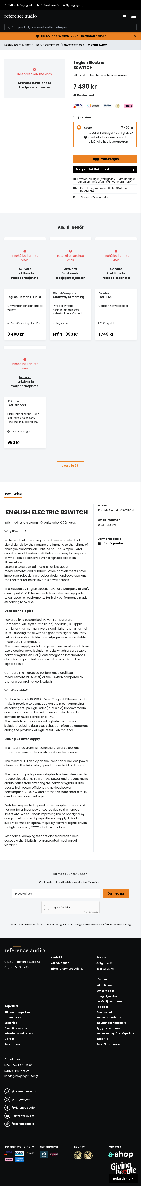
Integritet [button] (103, 1039)
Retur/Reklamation (109, 1044)
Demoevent (104, 1012)
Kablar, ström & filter (17, 45)
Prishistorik (86, 95)
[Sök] (8, 27)
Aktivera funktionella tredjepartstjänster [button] (34, 85)
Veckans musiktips (109, 1017)
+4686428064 (59, 963)
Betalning (10, 1023)
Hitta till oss (104, 985)
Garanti (9, 1039)
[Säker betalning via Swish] (29, 1153)
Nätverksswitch (96, 45)
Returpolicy (12, 1044)
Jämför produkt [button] (113, 543)
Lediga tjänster (106, 996)
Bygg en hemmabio (109, 1028)
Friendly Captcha (91, 912)
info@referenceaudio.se (67, 969)
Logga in (102, 1007)
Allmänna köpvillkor (17, 1012)
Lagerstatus (12, 1017)
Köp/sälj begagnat (109, 1001)
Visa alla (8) (70, 466)
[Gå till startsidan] (20, 16)
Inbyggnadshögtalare (111, 1023)
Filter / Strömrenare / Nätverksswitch (58, 45)
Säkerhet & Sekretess (18, 1033)
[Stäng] (135, 36)
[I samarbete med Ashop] (120, 1154)
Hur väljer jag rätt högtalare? (116, 1033)
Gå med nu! (116, 893)
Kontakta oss (105, 991)
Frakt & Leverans (15, 1028)
